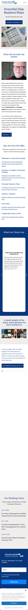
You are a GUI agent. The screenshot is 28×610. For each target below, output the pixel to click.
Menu (24, 2)
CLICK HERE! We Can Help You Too (11, 365)
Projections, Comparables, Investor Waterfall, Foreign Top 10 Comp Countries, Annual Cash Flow (13, 178)
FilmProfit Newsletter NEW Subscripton (10, 575)
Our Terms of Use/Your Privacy (17, 607)
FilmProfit (9, 2)
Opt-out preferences (7, 607)
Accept (14, 603)
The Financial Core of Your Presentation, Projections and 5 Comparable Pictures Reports (12, 164)
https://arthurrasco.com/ (10, 269)
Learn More (5, 134)
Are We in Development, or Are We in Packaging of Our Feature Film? (14, 526)
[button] (25, 590)
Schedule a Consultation (12, 22)
